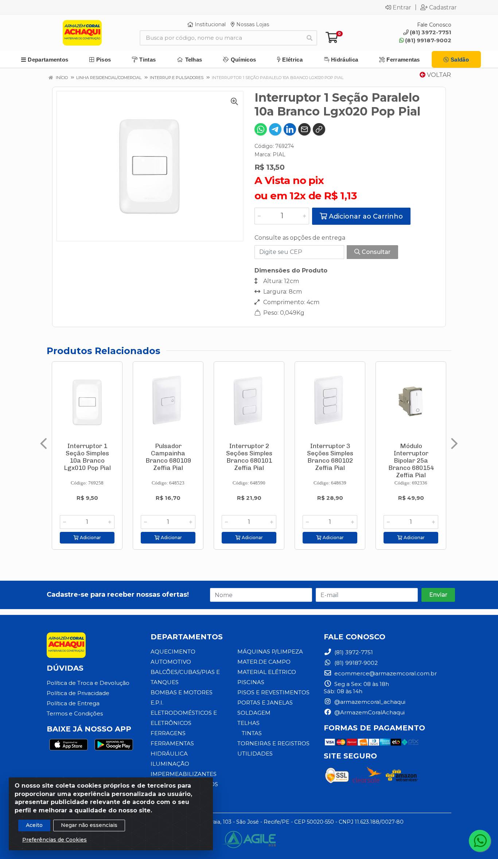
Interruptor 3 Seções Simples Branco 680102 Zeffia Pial (330, 456)
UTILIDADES (255, 753)
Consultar (375, 251)
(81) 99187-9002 (428, 40)
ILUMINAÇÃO (170, 763)
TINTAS (252, 733)
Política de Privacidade (78, 693)
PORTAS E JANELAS (265, 702)
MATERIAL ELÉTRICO (266, 671)
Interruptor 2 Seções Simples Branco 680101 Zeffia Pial (249, 456)
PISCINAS (250, 682)
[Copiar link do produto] (319, 129)
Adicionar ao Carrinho (365, 216)
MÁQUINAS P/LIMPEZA (270, 651)
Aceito (34, 825)
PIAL (279, 154)
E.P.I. (157, 702)
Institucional (209, 24)
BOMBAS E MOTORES (182, 692)
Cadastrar (443, 7)
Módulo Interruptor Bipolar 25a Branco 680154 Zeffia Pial (411, 460)
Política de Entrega (73, 703)
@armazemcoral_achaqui (369, 701)
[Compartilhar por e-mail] (304, 129)
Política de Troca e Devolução (88, 682)
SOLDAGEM (254, 712)
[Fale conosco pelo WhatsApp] (480, 841)
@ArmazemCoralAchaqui (369, 712)
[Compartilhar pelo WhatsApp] (260, 129)
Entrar (402, 7)
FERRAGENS (168, 733)
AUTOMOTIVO (171, 661)
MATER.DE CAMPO (264, 661)
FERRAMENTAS (172, 743)
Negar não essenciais (89, 825)
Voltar (438, 74)
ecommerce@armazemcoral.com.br (385, 673)
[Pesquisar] (309, 38)
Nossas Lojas (252, 24)
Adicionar (90, 537)
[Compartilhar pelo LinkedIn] (290, 129)
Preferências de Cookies (54, 839)
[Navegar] (43, 444)
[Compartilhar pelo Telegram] (275, 129)
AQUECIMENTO (173, 651)
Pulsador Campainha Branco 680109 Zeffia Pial (168, 456)
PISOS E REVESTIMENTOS (273, 692)
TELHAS (248, 722)
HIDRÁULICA (169, 753)
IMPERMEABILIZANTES (184, 773)
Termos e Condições (75, 713)
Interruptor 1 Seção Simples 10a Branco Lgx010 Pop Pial (87, 456)
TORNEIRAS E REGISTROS (273, 743)
